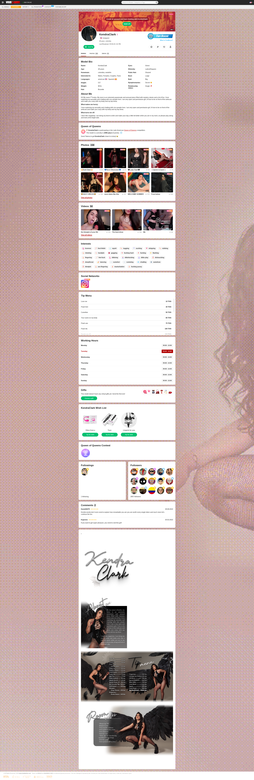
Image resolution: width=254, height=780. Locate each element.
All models (5, 7)
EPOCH (40, 773)
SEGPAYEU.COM (48, 773)
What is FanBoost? (166, 40)
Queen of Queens (130, 130)
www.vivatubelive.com (25, 773)
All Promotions (36, 7)
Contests (47, 7)
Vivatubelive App (60, 7)
